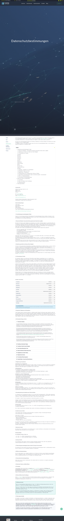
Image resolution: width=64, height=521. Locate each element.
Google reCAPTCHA (20, 167)
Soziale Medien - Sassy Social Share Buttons (25, 359)
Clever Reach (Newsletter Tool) (23, 348)
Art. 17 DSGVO (46, 469)
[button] (54, 147)
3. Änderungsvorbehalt (20, 183)
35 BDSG (47, 471)
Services (23, 3)
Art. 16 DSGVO (31, 469)
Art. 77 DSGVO (40, 472)
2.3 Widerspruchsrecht (21, 182)
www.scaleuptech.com (44, 138)
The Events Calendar (21, 321)
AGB (7, 137)
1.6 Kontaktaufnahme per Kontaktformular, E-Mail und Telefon (28, 173)
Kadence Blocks (20, 163)
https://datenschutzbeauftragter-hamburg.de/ (23, 211)
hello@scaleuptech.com (22, 195)
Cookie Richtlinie (8, 146)
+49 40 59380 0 (20, 193)
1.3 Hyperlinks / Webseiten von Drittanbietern (25, 169)
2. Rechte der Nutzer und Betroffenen (23, 178)
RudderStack (19, 162)
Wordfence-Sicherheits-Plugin (23, 344)
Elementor (19, 155)
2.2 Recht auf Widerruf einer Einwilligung (24, 181)
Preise (7, 150)
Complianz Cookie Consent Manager (24, 346)
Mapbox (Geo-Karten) (21, 354)
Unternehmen (29, 3)
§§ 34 (43, 471)
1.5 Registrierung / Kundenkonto (23, 172)
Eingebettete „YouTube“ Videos (23, 352)
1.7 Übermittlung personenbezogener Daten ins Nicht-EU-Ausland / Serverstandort (31, 174)
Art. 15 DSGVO (36, 468)
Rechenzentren (37, 3)
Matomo (18, 160)
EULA (7, 141)
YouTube (18, 159)
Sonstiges (19, 168)
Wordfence (19, 158)
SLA (6, 139)
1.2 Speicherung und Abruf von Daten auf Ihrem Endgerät (27, 151)
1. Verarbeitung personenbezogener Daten (24, 149)
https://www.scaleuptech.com (20, 197)
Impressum (8, 148)
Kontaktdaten (33, 504)
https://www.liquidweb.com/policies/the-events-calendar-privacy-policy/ (32, 334)
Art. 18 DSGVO (30, 470)
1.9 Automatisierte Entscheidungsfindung (24, 177)
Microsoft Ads (19, 165)
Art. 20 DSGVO (51, 470)
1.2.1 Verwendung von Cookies (22, 153)
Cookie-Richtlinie (21, 253)
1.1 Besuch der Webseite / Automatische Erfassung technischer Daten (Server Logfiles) (32, 150)
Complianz (19, 154)
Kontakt (43, 3)
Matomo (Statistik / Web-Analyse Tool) (24, 350)
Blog (47, 3)
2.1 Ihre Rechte (20, 179)
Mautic (18, 164)
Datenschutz (8, 143)
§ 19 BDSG (47, 472)
